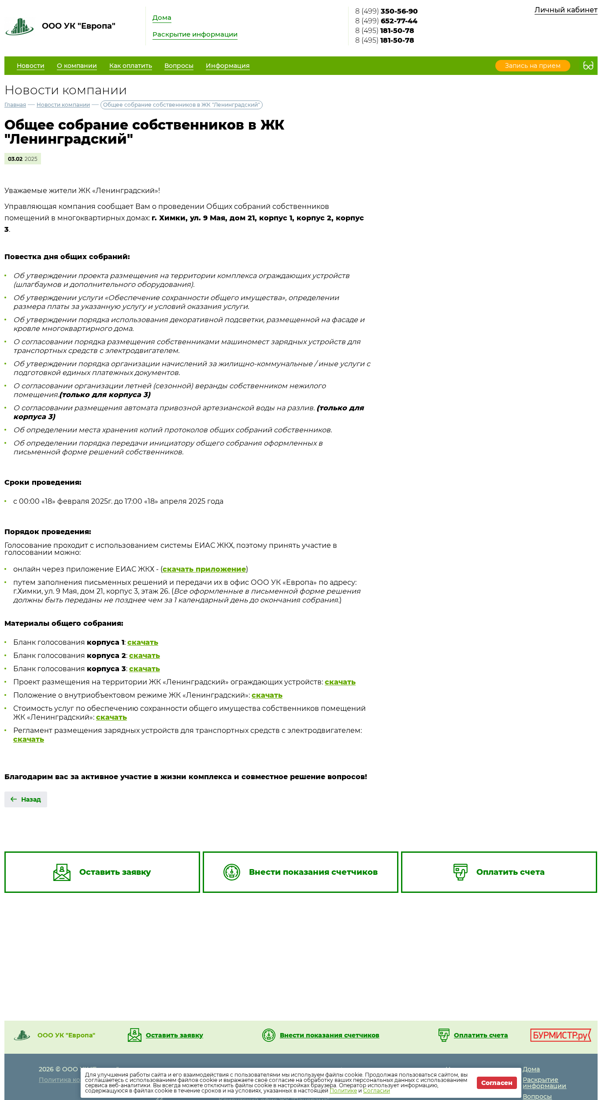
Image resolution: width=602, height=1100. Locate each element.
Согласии (376, 1090)
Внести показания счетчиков (329, 1035)
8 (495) (384, 30)
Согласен (497, 1083)
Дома (161, 17)
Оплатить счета (481, 1035)
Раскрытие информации (195, 34)
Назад (31, 799)
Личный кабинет (566, 10)
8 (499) (386, 11)
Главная (15, 104)
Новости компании (63, 104)
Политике (343, 1090)
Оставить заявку (174, 1035)
